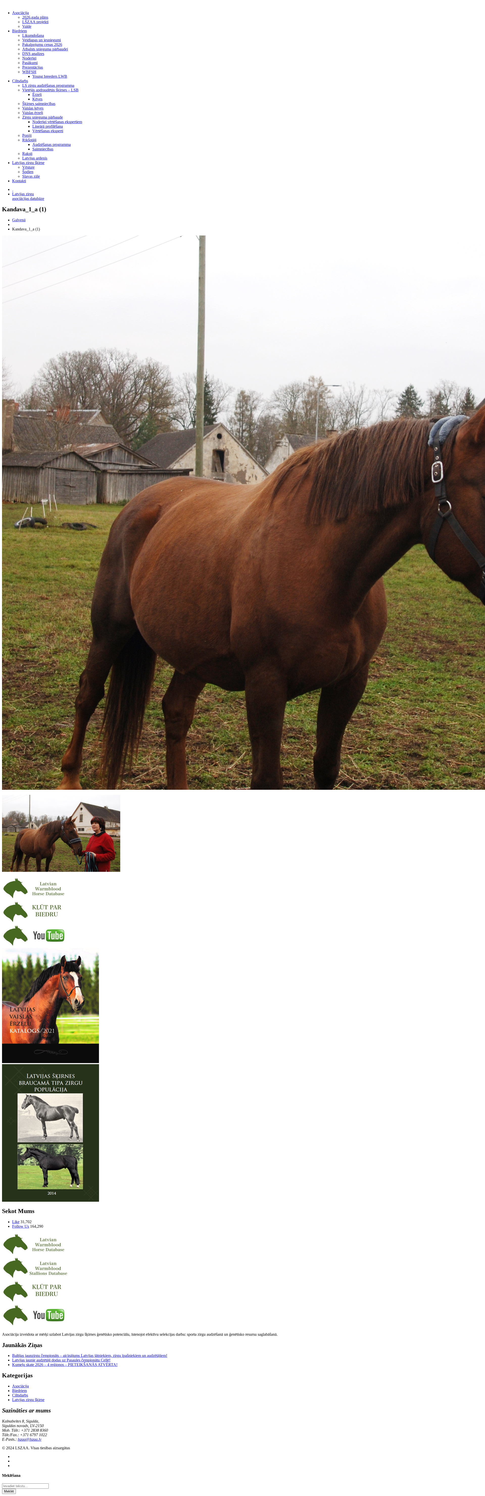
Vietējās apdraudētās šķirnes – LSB (50, 90)
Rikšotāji (29, 140)
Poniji (27, 135)
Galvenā (19, 220)
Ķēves (37, 99)
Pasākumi (30, 63)
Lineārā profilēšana (47, 126)
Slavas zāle (31, 176)
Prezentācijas (32, 67)
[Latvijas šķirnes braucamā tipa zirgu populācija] (50, 1200)
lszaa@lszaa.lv (29, 1439)
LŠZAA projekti (35, 22)
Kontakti (19, 181)
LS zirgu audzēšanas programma (48, 85)
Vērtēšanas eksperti (47, 131)
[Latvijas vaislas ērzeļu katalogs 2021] (50, 1062)
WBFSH (29, 72)
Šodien (27, 172)
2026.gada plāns (35, 17)
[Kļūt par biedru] (35, 922)
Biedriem (19, 31)
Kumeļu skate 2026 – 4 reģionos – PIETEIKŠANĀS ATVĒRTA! (64, 1364)
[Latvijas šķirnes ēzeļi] (35, 1278)
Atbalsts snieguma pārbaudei (45, 49)
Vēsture (28, 167)
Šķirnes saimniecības (38, 103)
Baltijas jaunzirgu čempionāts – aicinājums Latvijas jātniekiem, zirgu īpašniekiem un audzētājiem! (89, 1355)
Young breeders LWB (49, 76)
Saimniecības (42, 149)
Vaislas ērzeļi (32, 113)
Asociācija (20, 13)
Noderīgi (29, 58)
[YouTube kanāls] (35, 945)
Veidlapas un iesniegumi (41, 40)
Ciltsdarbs (20, 81)
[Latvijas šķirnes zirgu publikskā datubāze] (35, 898)
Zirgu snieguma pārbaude (42, 117)
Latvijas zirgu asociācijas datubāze (28, 196)
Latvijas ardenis (34, 158)
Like (15, 1222)
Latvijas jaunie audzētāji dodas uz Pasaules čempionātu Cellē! (61, 1360)
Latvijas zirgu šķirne (28, 163)
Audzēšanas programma (51, 144)
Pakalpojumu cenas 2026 (42, 44)
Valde (26, 26)
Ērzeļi (37, 94)
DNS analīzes (33, 53)
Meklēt (9, 1491)
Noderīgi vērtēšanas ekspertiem (57, 122)
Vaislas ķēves (32, 108)
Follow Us (20, 1226)
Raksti (27, 153)
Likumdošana (33, 35)
